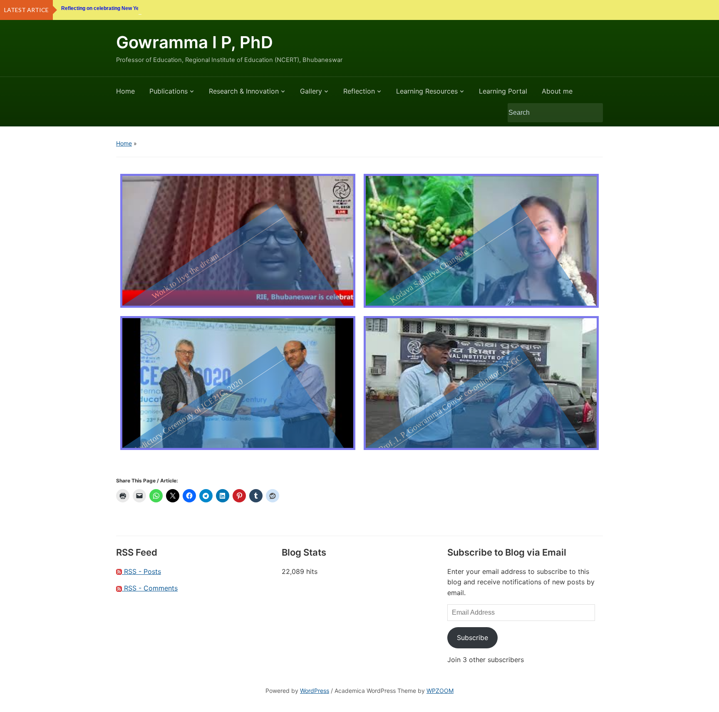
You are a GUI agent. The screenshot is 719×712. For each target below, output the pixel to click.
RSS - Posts (141, 571)
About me (557, 91)
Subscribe (472, 637)
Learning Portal (503, 91)
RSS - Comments (150, 588)
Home (125, 91)
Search (592, 112)
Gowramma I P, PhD (194, 42)
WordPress (314, 690)
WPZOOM (440, 690)
